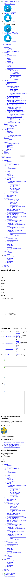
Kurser (8, 140)
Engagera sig (10, 62)
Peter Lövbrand (9, 343)
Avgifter (9, 146)
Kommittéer (10, 69)
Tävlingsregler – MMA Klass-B (14, 108)
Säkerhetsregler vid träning (13, 122)
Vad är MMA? (10, 48)
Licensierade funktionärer (13, 143)
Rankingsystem (10, 128)
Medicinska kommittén (15, 75)
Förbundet (6, 52)
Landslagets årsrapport (15, 135)
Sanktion (6, 142)
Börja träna (9, 83)
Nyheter (6, 152)
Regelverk (6, 84)
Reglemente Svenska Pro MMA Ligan (16, 103)
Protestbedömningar (15, 70)
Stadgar (9, 59)
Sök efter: (3, 156)
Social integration (11, 63)
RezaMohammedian (10, 336)
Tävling (6, 124)
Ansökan (9, 149)
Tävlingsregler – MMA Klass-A (15, 110)
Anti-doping (10, 49)
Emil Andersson (9, 349)
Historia (9, 61)
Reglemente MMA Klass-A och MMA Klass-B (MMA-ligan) (16, 100)
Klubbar (6, 80)
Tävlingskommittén (14, 76)
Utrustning (9, 105)
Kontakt (9, 58)
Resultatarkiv (10, 132)
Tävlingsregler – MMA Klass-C (14, 107)
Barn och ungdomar (12, 104)
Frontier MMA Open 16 (18, 335)
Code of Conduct (14, 91)
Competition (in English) (13, 86)
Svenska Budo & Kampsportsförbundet (16, 68)
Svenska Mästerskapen (12, 126)
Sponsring (6, 153)
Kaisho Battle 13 (18, 347)
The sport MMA (14, 87)
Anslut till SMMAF (11, 82)
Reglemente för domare (12, 97)
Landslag (6, 129)
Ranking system (14, 89)
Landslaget (9, 133)
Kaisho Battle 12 (18, 353)
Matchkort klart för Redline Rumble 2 (13, 445)
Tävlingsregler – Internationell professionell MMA (14, 117)
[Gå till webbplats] (15, 365)
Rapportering (10, 147)
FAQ (8, 54)
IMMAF (9, 66)
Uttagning (9, 131)
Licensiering (10, 145)
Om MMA (6, 47)
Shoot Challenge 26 (18, 342)
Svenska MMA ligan (12, 125)
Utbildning (6, 138)
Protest (8, 56)
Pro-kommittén (13, 77)
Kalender (6, 150)
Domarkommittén (14, 73)
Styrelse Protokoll (11, 55)
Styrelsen (9, 65)
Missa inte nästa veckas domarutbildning (14, 442)
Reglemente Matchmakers (13, 96)
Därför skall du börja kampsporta (12, 447)
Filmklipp (9, 139)
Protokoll (15, 72)
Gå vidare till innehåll (6, 44)
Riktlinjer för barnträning (13, 51)
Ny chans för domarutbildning (11, 444)
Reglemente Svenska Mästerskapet (15, 98)
